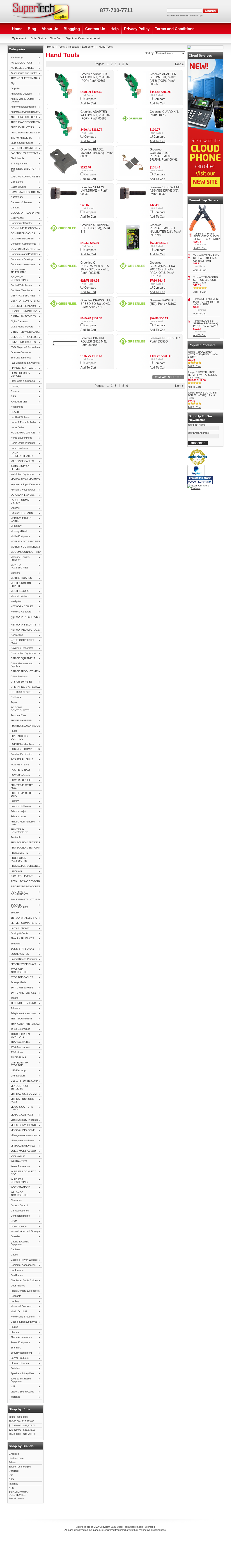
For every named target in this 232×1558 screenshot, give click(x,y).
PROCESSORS (18, 853)
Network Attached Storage (24, 1231)
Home (51, 46)
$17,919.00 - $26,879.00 (22, 1425)
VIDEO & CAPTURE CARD (21, 1108)
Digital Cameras (18, 321)
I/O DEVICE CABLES (21, 461)
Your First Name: (197, 424)
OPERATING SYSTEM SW (24, 687)
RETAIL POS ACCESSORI (24, 881)
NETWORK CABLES (21, 606)
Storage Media (17, 982)
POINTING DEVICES (21, 744)
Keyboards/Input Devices (23, 484)
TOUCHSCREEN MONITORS (19, 1035)
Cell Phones (16, 218)
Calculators (16, 181)
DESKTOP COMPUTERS (24, 301)
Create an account (89, 38)
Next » (179, 64)
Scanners (15, 1347)
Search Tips (196, 15)
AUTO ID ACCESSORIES (24, 122)
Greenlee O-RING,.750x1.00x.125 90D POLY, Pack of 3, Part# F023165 (94, 267)
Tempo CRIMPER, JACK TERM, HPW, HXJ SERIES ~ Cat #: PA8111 (203, 375)
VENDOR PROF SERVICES (19, 1087)
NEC (11, 1488)
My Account (19, 38)
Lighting (14, 1301)
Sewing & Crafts (18, 933)
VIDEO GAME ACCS (21, 1114)
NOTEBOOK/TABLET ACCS (21, 641)
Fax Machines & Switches (24, 363)
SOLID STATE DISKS (21, 948)
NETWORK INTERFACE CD (23, 618)
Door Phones (17, 1285)
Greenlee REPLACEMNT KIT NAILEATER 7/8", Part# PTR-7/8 (165, 230)
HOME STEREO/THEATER (21, 454)
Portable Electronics (20, 754)
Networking (16, 635)
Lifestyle (14, 508)
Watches (14, 1397)
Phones (14, 1332)
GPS (12, 396)
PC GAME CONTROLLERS (19, 709)
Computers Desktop (21, 259)
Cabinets (15, 1249)
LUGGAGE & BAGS (21, 513)
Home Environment (20, 438)
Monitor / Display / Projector (19, 558)
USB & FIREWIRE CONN (24, 1081)
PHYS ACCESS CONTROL (18, 737)
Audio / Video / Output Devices (21, 100)
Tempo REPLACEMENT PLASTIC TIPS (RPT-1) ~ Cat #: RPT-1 (206, 302)
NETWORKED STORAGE (24, 630)
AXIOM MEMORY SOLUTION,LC (18, 1493)
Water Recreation (19, 1166)
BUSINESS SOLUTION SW (22, 170)
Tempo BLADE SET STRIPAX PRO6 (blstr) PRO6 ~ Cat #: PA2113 (205, 323)
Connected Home (19, 1216)
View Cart (56, 38)
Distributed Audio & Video (23, 1280)
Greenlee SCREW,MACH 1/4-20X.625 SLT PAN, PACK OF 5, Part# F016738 (163, 269)
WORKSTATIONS (19, 1187)
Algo (13, 83)
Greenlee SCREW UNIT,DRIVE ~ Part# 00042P (94, 191)
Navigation (15, 601)
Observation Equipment (22, 653)
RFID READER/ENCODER (24, 886)
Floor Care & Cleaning (22, 381)
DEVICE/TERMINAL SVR (23, 311)
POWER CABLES (19, 775)
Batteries (14, 1236)
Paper (13, 702)
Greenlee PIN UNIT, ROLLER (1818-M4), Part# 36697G (93, 341)
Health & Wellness (19, 417)
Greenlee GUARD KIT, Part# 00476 (164, 113)
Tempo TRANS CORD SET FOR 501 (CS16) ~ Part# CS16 (206, 280)
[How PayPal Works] (195, 475)
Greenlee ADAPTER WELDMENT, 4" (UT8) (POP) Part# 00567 (95, 77)
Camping (14, 207)
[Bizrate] (207, 482)
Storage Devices (19, 1363)
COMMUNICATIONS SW (23, 228)
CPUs (13, 1221)
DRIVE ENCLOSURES (22, 342)
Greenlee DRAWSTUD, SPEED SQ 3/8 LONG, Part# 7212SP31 (95, 304)
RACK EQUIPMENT (21, 876)
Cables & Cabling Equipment (19, 1243)
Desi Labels (17, 1275)
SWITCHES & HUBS (21, 987)
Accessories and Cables (23, 73)
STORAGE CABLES (21, 977)
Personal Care (17, 715)
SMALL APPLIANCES (21, 938)
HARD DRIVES (18, 401)
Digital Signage (18, 1226)
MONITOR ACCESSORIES (18, 566)
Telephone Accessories (22, 1013)
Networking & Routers (22, 1316)
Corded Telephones (20, 285)
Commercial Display (20, 223)
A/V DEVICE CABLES (21, 68)
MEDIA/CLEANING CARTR (20, 519)
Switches (15, 1368)
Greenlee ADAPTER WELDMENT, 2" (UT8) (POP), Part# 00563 (95, 115)
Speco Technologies (20, 1466)
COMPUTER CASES (21, 238)
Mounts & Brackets (20, 1306)
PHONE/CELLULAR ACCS (24, 725)
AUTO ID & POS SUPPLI (23, 117)
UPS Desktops (18, 1070)
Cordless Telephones (21, 290)
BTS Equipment (18, 163)
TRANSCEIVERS (19, 1042)
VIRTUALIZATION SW (22, 1145)
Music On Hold (18, 1311)
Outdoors (15, 697)
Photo (13, 731)
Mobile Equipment (19, 536)
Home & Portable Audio (22, 422)
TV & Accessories (19, 1047)
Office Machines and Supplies (21, 664)
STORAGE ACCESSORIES (18, 970)
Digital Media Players (21, 326)
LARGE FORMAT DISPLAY (19, 501)
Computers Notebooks (22, 264)
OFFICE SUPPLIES (20, 681)
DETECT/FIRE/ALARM (22, 306)
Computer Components (22, 243)
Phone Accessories (20, 1337)
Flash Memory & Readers (24, 1291)
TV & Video (16, 1052)
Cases (14, 1254)
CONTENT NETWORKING (18, 278)
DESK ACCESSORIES (22, 295)
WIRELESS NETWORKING (18, 1180)
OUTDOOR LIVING (20, 692)
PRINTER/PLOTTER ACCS (21, 786)
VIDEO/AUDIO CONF (22, 1130)
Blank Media (16, 158)
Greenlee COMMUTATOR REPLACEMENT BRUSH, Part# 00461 (163, 154)
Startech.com (16, 1458)
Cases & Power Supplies (23, 1260)
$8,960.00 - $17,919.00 (21, 1421)
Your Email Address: (198, 432)
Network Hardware (20, 611)
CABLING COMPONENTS (24, 176)
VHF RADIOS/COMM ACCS (21, 1100)
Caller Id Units (17, 187)
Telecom (14, 1008)
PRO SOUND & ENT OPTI (24, 847)
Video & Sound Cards (21, 1391)
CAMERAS (16, 197)
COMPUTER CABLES (22, 233)
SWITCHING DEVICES (22, 992)
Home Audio (16, 427)
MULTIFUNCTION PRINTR (20, 584)
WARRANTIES (18, 1161)
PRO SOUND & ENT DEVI (24, 842)
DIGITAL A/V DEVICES (22, 316)
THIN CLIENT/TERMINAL (24, 1023)
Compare (90, 99)
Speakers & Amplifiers (21, 1373)
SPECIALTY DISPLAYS (22, 964)
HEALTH (14, 412)
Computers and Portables (24, 254)
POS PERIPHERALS (21, 759)
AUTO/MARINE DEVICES (24, 132)
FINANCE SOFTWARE (22, 368)
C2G (11, 1479)
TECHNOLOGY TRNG (22, 1003)
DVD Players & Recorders (24, 347)
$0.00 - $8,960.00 (18, 1417)
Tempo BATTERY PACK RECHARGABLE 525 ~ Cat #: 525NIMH (206, 258)
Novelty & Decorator (21, 648)
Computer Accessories (22, 1265)
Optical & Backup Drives (23, 1322)
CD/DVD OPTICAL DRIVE (24, 212)
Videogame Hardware (21, 1140)
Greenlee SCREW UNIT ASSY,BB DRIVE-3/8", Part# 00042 (165, 191)
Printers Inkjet (17, 811)
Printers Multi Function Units (22, 823)
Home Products (18, 448)
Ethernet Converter (21, 352)
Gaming (14, 386)
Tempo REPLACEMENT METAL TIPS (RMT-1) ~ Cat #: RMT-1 (203, 354)
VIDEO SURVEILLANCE (23, 1125)
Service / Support (19, 928)
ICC (11, 1475)
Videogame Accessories (23, 1135)
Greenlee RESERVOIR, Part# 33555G (165, 339)
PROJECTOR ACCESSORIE (18, 859)
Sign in (70, 38)
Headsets (15, 1296)
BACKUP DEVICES (20, 137)
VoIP (12, 1386)
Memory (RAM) (18, 531)
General (14, 391)
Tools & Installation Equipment (20, 1380)
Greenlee (14, 1453)
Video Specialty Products (23, 1120)
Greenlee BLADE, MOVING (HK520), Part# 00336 (96, 153)
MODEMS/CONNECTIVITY (25, 552)
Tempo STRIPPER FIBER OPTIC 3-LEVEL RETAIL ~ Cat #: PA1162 (206, 236)
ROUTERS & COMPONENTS (18, 893)
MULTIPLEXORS (19, 591)
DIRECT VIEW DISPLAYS (24, 332)
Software (14, 943)
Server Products (19, 1358)
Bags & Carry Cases (21, 143)
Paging (14, 1327)
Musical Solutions (19, 596)
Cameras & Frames (20, 202)
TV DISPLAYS (17, 1057)
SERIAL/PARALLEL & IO (23, 917)
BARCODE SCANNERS (23, 148)
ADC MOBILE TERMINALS (24, 78)
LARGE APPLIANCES (21, 495)
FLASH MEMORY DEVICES (19, 374)
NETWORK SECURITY (22, 624)
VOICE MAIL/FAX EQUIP (23, 1151)
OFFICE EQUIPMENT (22, 658)
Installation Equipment (21, 474)
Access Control (19, 1205)
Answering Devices (20, 93)
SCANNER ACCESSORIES (18, 906)
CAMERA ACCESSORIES (24, 192)
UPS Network (17, 1075)
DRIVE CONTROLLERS (23, 337)
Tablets (13, 998)
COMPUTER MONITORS (24, 249)
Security (14, 912)
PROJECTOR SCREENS (24, 866)
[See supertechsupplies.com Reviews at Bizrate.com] (200, 480)
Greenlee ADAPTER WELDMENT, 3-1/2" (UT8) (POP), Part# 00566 (163, 79)
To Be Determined (19, 1029)
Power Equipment (19, 1342)
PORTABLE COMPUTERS (24, 749)
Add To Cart (88, 103)
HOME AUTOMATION (22, 432)
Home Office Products (22, 443)
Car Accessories (19, 1210)
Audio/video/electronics (22, 106)
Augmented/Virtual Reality (24, 112)
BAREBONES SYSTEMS (23, 153)
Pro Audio (15, 837)
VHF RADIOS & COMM (23, 1094)
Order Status (38, 38)
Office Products (18, 676)
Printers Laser (17, 816)
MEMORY (15, 526)
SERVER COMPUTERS (23, 923)
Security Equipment (20, 1353)
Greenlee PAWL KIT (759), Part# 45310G (163, 302)
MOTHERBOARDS (20, 578)
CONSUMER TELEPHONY (17, 271)
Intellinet (13, 1483)
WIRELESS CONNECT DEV (22, 1173)
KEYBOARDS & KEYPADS (24, 479)
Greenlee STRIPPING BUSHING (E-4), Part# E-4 (95, 228)
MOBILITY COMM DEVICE (24, 546)
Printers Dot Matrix (20, 806)
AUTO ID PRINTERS (21, 127)
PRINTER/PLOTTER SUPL (21, 794)
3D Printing (16, 57)
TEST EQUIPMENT (20, 1018)
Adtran (12, 1462)
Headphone (17, 406)
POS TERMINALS (19, 769)
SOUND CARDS (19, 954)
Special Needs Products (23, 959)
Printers (14, 801)
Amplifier (15, 88)
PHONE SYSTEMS (20, 720)
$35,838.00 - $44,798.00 (22, 1434)
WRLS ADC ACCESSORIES (18, 1193)
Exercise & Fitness (20, 357)
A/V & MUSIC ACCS (20, 62)
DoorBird (13, 1471)
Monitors (14, 573)
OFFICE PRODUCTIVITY (24, 671)
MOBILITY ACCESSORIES (24, 541)
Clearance (16, 1200)
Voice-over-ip (17, 1156)
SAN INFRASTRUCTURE (24, 899)
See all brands (16, 1498)
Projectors (15, 871)
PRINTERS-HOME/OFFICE (18, 830)
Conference (17, 1270)
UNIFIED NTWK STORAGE (18, 1064)
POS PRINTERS (19, 764)
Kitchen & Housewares (22, 489)
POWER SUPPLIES (20, 780)
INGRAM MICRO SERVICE (19, 467)
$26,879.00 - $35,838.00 (22, 1429)
